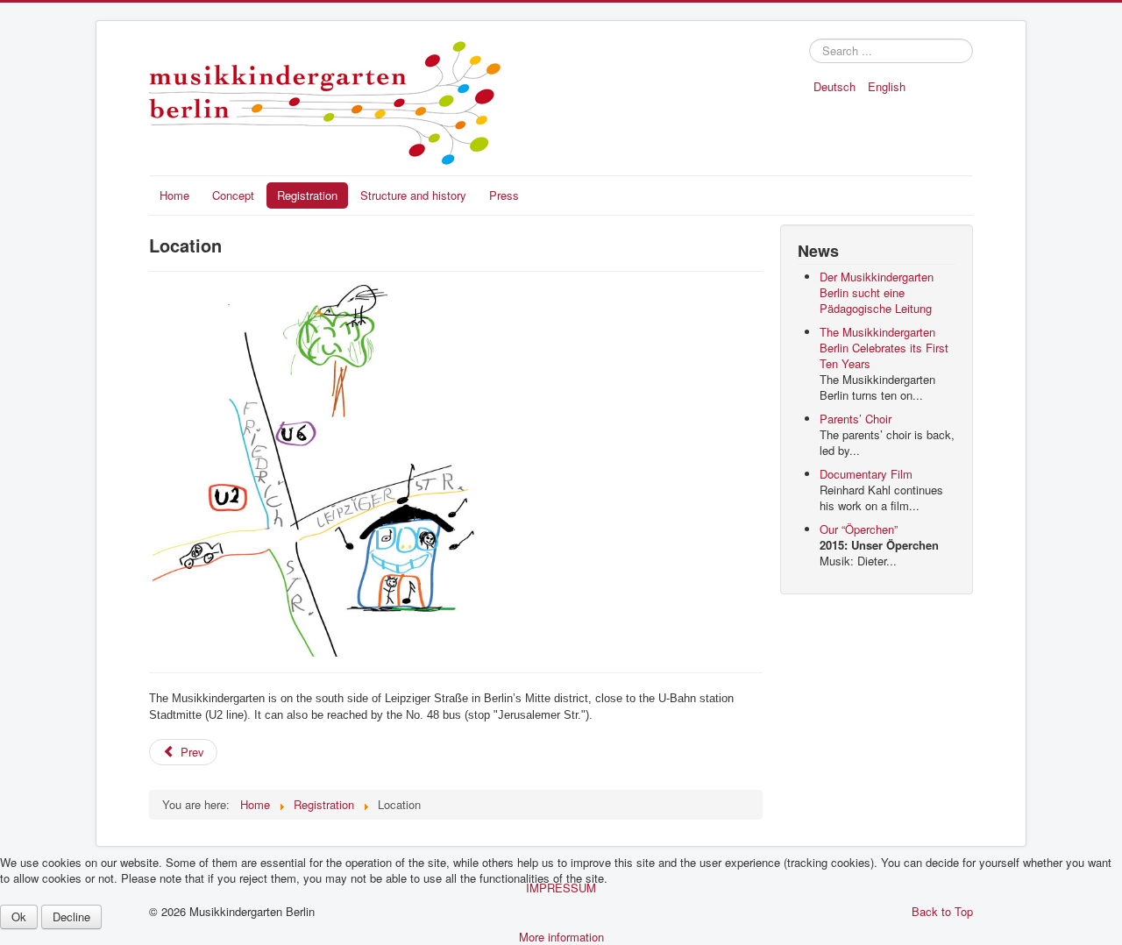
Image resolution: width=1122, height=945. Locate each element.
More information (561, 936)
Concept (233, 195)
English (886, 86)
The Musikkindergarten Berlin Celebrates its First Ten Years (884, 347)
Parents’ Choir (855, 418)
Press (504, 195)
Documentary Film (866, 473)
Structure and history (413, 195)
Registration (307, 195)
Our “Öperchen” (859, 529)
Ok (18, 916)
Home (174, 195)
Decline (71, 916)
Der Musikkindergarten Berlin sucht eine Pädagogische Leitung (877, 292)
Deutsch (836, 86)
